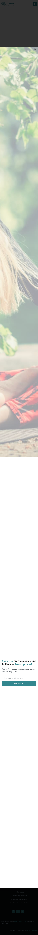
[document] (19, 467)
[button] (35, 49)
